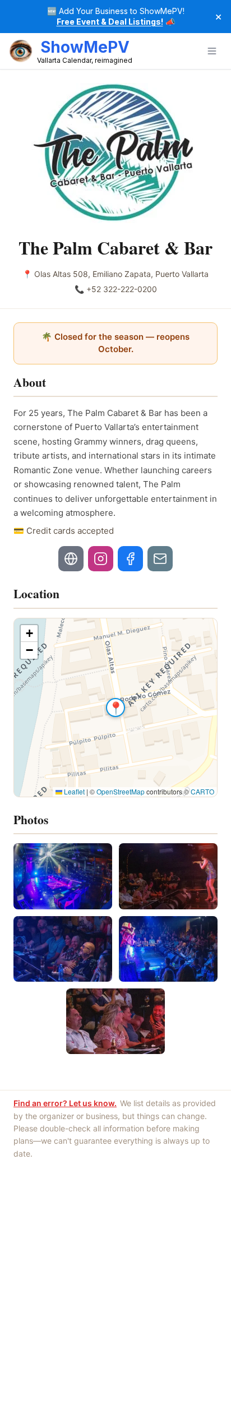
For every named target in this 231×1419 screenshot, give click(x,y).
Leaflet (73, 791)
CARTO (202, 791)
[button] (115, 707)
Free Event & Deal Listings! (110, 21)
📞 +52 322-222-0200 (116, 289)
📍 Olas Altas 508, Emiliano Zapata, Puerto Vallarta (115, 274)
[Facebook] (130, 558)
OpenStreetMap (120, 791)
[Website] (71, 558)
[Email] (160, 558)
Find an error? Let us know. (65, 1103)
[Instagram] (100, 558)
